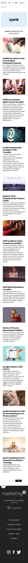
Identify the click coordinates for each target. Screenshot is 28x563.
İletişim (5, 3)
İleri (18, 481)
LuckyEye (21, 3)
